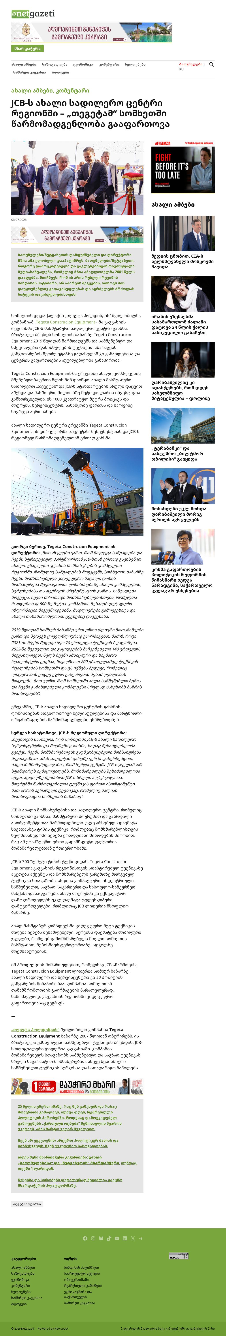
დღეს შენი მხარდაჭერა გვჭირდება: (53, 1157)
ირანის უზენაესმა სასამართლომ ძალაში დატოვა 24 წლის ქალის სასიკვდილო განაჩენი (179, 324)
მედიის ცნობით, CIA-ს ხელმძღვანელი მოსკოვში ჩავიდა (182, 261)
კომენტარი (109, 64)
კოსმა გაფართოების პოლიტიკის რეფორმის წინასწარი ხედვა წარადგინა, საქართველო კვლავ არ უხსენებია (182, 579)
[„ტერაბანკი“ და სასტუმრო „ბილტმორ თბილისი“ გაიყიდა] (183, 426)
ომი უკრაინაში (76, 1279)
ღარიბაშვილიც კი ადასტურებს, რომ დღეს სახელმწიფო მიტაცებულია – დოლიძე (180, 390)
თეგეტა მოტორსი (27, 1204)
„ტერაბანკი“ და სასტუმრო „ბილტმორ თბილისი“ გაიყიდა (177, 453)
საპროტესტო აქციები (82, 1273)
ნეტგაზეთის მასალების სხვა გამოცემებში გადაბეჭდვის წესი (168, 1328)
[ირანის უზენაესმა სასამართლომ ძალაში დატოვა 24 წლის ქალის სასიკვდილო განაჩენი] (183, 294)
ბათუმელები (190, 64)
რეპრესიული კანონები (83, 1285)
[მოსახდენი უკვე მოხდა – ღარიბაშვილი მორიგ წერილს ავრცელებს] (183, 486)
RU (181, 69)
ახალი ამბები (23, 64)
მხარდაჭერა (27, 48)
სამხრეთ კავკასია (29, 72)
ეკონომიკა (83, 64)
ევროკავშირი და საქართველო (78, 1294)
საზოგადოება (55, 64)
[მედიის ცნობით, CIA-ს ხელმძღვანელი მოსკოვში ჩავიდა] (183, 234)
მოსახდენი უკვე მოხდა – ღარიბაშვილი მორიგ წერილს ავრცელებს (181, 513)
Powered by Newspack (53, 1328)
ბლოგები (60, 72)
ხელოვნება (135, 64)
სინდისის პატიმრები (81, 1267)
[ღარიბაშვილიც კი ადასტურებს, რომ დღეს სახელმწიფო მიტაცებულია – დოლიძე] (183, 360)
